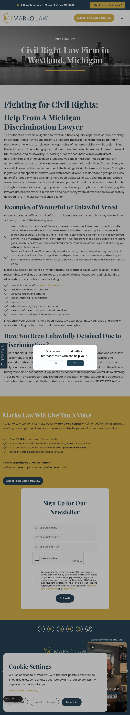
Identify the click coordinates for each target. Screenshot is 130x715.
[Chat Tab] (65, 357)
